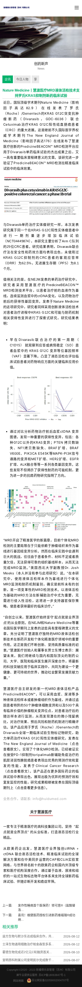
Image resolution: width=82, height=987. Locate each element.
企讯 (8, 79)
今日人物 (22, 79)
